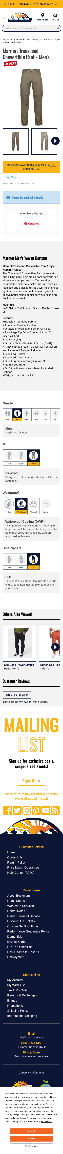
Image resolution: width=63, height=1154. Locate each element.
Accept (31, 1131)
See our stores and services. (31, 1056)
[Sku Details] (33, 184)
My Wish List (16, 985)
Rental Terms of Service (23, 916)
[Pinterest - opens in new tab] (36, 810)
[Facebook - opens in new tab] (7, 810)
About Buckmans (18, 895)
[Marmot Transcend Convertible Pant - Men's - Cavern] (15, 141)
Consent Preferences (31, 1072)
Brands (12, 1000)
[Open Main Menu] (5, 17)
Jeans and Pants (13, 42)
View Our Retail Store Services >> (31, 4)
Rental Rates (16, 911)
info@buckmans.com (31, 1037)
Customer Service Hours (32, 1047)
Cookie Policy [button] (26, 1118)
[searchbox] (58, 28)
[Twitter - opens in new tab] (17, 810)
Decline (31, 1139)
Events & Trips (17, 941)
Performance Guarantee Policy (28, 931)
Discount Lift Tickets (21, 921)
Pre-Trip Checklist (19, 947)
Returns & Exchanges (22, 995)
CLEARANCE (18, 39)
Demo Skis (14, 936)
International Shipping (22, 1015)
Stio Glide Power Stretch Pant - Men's (19, 666)
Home (6, 39)
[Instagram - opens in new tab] (26, 810)
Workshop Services (20, 906)
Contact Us (15, 857)
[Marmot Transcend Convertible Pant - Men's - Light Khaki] (44, 141)
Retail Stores (16, 900)
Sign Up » (31, 780)
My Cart (55, 20)
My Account (15, 980)
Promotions (15, 1005)
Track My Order (17, 990)
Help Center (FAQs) (20, 872)
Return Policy (16, 862)
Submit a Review (17, 695)
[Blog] (55, 810)
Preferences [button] (46, 1121)
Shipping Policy (17, 1010)
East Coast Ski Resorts (23, 952)
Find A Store (42, 20)
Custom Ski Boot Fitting (23, 926)
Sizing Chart (10, 177)
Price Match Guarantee (23, 867)
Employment (15, 957)
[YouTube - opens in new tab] (45, 810)
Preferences (31, 1146)
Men (29, 39)
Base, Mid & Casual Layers (46, 39)
